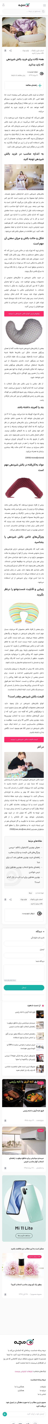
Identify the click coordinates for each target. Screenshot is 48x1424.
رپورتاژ (40, 1083)
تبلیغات (43, 1386)
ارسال (24, 987)
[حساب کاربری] (3, 5)
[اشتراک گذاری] (10, 51)
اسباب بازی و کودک (37, 51)
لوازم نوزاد (25, 51)
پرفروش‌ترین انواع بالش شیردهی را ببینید (24, 313)
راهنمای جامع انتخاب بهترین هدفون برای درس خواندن (23, 870)
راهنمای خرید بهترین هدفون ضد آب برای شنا (23, 860)
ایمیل (42, 949)
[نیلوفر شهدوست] (41, 74)
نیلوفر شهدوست (32, 72)
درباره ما (43, 1390)
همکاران (21, 1390)
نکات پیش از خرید (38, 53)
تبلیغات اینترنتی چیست (24, 1371)
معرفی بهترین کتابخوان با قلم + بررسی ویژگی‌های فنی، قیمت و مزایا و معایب (24, 850)
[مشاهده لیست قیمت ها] (24, 1208)
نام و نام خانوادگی (37, 938)
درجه (30, 893)
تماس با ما (42, 1394)
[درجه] (24, 5)
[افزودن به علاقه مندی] (5, 51)
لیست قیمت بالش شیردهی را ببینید (24, 739)
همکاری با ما (19, 1386)
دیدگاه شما (40, 961)
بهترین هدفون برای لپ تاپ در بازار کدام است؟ (23, 880)
